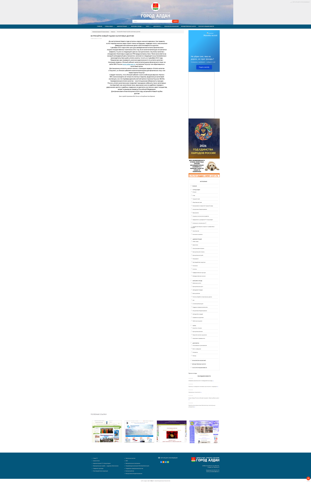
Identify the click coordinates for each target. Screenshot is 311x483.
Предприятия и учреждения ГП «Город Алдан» (203, 219)
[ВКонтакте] (161, 462)
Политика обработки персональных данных (202, 296)
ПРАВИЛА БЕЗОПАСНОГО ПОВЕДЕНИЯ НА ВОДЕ (200, 380)
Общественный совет (197, 202)
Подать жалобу (204, 67)
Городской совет (196, 199)
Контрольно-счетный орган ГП (199, 223)
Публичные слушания (197, 321)
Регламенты (195, 352)
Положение (195, 265)
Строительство (196, 231)
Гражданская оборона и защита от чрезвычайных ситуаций (202, 227)
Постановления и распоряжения (200, 345)
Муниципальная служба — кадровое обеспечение (105, 465)
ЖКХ (193, 300)
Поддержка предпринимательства (200, 307)
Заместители (195, 245)
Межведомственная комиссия (199, 276)
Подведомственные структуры (199, 272)
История (194, 192)
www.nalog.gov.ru (129, 64)
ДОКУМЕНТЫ (157, 26)
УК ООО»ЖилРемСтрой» (198, 303)
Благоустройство (196, 293)
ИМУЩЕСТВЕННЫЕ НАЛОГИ (188, 26)
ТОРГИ (147, 26)
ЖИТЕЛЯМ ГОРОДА (136, 26)
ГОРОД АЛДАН (109, 26)
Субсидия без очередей (198, 314)
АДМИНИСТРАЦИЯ (122, 26)
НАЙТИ (175, 21)
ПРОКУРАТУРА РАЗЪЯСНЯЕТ (171, 26)
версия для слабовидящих (300, 1)
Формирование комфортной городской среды (203, 205)
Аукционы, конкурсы (197, 328)
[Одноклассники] (163, 462)
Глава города (195, 241)
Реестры (194, 355)
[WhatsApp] (168, 462)
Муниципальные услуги (198, 286)
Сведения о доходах (98, 468)
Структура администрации (198, 248)
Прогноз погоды (192, 373)
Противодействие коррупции (199, 262)
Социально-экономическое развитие (201, 216)
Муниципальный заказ (198, 331)
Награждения (195, 258)
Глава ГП (95, 458)
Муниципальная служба (198, 255)
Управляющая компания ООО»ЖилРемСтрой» (137, 465)
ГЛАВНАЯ (99, 26)
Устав (194, 195)
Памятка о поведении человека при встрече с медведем (202, 386)
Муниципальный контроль (198, 251)
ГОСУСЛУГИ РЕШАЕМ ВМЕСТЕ (206, 26)
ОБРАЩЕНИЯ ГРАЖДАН (198, 290)
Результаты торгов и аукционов (200, 334)
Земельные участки (197, 283)
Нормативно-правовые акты (199, 338)
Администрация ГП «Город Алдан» (102, 463)
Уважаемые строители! (194, 392)
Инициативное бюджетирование (200, 209)
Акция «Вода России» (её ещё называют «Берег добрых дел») (203, 398)
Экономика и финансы (197, 234)
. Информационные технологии (158, 480)
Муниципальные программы (133, 463)
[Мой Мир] (166, 462)
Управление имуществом (198, 317)
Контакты (195, 269)
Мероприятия (196, 212)
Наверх (308, 481)
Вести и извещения (197, 348)
